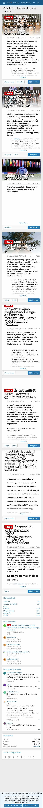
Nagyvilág (7, 613)
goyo (20, 183)
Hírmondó (22, 38)
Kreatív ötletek (11, 656)
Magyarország (8, 611)
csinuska (36, 746)
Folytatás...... (23, 223)
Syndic (9, 701)
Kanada (6, 608)
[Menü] (4, 2)
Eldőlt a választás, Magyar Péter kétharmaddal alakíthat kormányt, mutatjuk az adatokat (23, 627)
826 (38, 608)
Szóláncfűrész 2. (13, 659)
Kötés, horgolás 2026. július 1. (18, 652)
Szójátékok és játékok (14, 641)
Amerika (6, 601)
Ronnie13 (10, 723)
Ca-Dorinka (10, 692)
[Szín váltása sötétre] (38, 3)
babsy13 (19, 673)
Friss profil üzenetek (12, 669)
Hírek (5, 606)
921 (38, 611)
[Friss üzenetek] (34, 3)
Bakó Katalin (11, 673)
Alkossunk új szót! (13, 644)
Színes (5, 615)
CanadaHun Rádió (10, 604)
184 (38, 601)
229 (38, 604)
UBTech (17, 139)
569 (38, 613)
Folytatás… (23, 77)
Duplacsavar (11, 637)
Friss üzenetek (9, 621)
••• (39, 681)
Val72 (8, 685)
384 (38, 615)
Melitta (22, 402)
